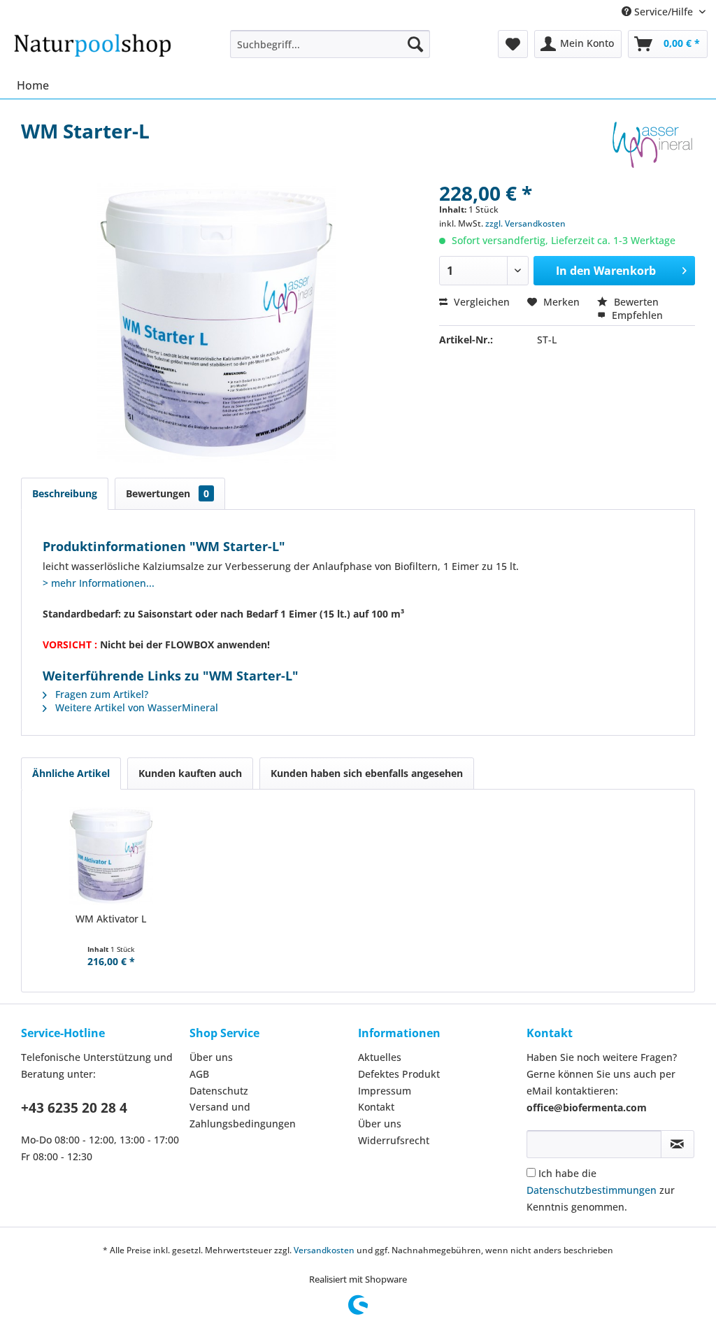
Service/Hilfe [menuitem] (663, 11)
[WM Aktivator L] (111, 856)
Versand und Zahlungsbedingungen (242, 1115)
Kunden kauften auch (190, 773)
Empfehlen (636, 315)
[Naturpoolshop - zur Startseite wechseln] (92, 47)
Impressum (384, 1090)
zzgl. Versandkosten (525, 223)
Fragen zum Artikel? (100, 694)
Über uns (211, 1057)
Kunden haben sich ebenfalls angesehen (367, 773)
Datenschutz (218, 1090)
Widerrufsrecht (393, 1140)
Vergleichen (480, 301)
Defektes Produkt (399, 1074)
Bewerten (635, 301)
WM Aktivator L (111, 918)
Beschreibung (64, 493)
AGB (199, 1074)
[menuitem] (330, 44)
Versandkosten (324, 1250)
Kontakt (376, 1106)
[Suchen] (415, 44)
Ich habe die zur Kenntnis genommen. (601, 1190)
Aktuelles (379, 1057)
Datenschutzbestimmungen (592, 1190)
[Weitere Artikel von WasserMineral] (652, 144)
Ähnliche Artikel (71, 773)
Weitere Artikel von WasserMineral (135, 707)
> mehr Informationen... (99, 583)
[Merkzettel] (513, 44)
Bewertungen (167, 493)
